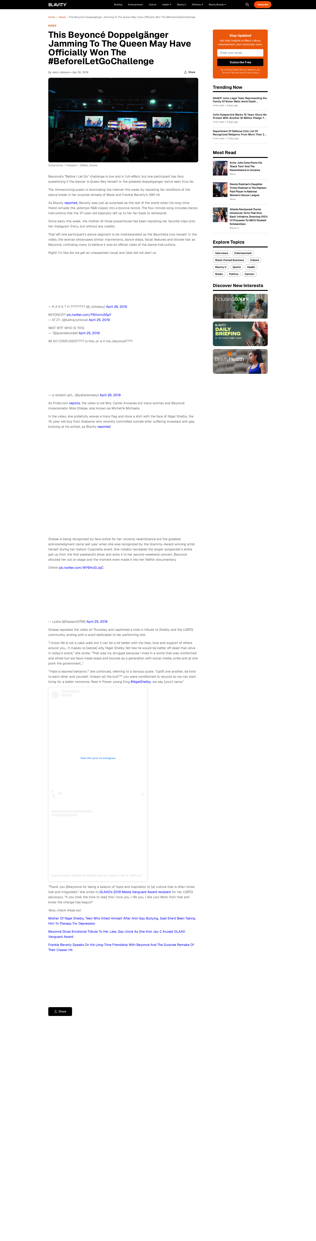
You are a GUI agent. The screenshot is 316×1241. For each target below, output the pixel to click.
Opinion (249, 274)
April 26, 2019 (116, 306)
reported (70, 203)
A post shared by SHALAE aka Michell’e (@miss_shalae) (84, 875)
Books (219, 274)
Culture (254, 260)
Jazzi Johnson (61, 72)
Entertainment (243, 253)
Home (51, 17)
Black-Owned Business (229, 260)
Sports (237, 267)
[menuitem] (166, 4)
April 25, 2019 (99, 320)
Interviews (221, 253)
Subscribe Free (240, 62)
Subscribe (262, 4)
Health (251, 267)
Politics (233, 274)
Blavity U (220, 267)
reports (74, 403)
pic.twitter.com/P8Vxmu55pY (89, 315)
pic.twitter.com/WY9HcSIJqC (81, 567)
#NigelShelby (141, 682)
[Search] (247, 4)
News (62, 17)
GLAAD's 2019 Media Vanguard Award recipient (135, 892)
